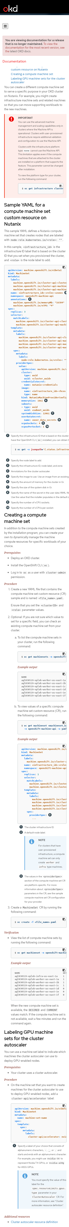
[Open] (5, 26)
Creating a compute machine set (32, 74)
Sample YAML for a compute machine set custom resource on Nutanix (37, 67)
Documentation (14, 61)
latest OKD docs (20, 51)
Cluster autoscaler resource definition (34, 1222)
